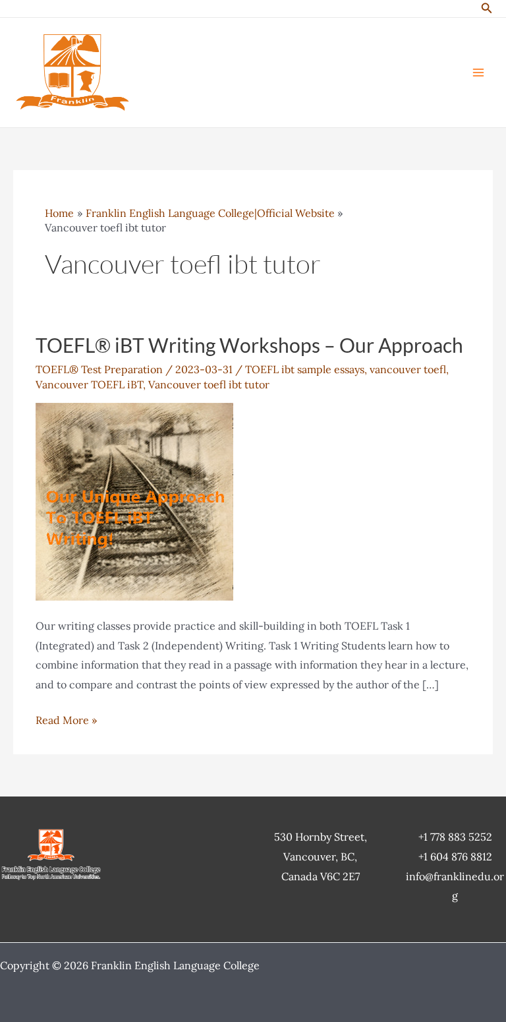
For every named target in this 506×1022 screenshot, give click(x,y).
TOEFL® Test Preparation (99, 369)
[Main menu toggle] (478, 72)
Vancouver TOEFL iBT (89, 384)
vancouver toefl (408, 369)
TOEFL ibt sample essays (304, 369)
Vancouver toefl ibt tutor (208, 384)
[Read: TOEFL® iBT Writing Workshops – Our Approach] (134, 500)
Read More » (66, 722)
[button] (487, 8)
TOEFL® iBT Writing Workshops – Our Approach (249, 345)
